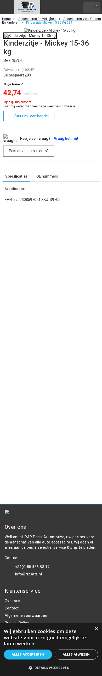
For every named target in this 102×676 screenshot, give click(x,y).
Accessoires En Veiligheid (37, 19)
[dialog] (51, 649)
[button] (51, 667)
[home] (27, 7)
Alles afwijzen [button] (76, 654)
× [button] (96, 629)
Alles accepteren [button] (28, 654)
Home (6, 19)
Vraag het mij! (66, 138)
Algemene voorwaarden (26, 615)
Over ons (12, 601)
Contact (12, 608)
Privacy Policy (17, 623)
